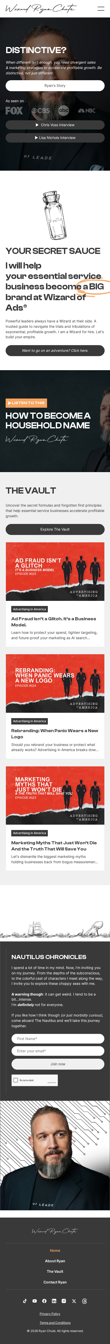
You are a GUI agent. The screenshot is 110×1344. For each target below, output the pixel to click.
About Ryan (55, 1261)
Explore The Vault (55, 529)
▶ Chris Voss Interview (55, 125)
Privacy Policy (50, 1314)
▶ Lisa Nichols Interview (55, 138)
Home (55, 1250)
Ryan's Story (55, 86)
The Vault (55, 1271)
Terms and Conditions (55, 1323)
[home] (41, 9)
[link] (55, 594)
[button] (98, 9)
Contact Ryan (55, 1282)
